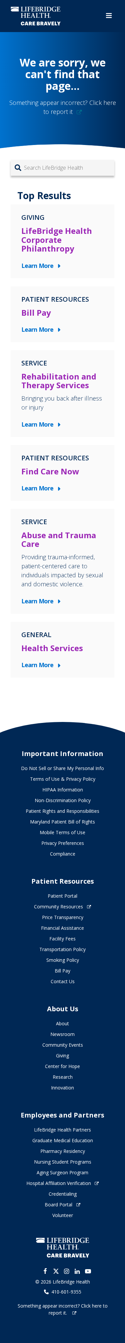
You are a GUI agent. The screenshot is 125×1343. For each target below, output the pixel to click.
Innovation (62, 1087)
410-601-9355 (66, 1292)
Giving (62, 1055)
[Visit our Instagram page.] (66, 1271)
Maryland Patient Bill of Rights (62, 821)
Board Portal (58, 1204)
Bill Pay (62, 970)
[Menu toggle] (109, 16)
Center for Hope (62, 1066)
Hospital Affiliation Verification (58, 1183)
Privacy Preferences (62, 843)
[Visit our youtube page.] (88, 1271)
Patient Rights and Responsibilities (62, 811)
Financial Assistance (62, 928)
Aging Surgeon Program (62, 1172)
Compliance (62, 854)
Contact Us (63, 981)
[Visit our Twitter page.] (56, 1271)
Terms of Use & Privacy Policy (62, 779)
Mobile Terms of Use (62, 832)
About (62, 1023)
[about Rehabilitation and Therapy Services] (62, 393)
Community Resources (58, 906)
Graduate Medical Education (62, 1140)
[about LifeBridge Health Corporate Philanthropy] (62, 241)
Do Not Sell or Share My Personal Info (62, 768)
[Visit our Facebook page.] (45, 1271)
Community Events (62, 1045)
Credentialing (63, 1194)
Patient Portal (62, 896)
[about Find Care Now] (62, 473)
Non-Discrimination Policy (63, 800)
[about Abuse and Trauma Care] (62, 561)
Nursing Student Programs (62, 1162)
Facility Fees (62, 938)
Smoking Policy (62, 960)
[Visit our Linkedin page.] (77, 1271)
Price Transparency (62, 917)
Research (63, 1077)
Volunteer (62, 1215)
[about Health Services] (62, 650)
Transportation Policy (62, 949)
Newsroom (62, 1034)
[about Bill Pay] (62, 314)
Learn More (38, 266)
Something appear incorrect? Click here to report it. (63, 1309)
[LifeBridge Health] (62, 1247)
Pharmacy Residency (62, 1151)
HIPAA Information (62, 789)
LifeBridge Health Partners (62, 1130)
